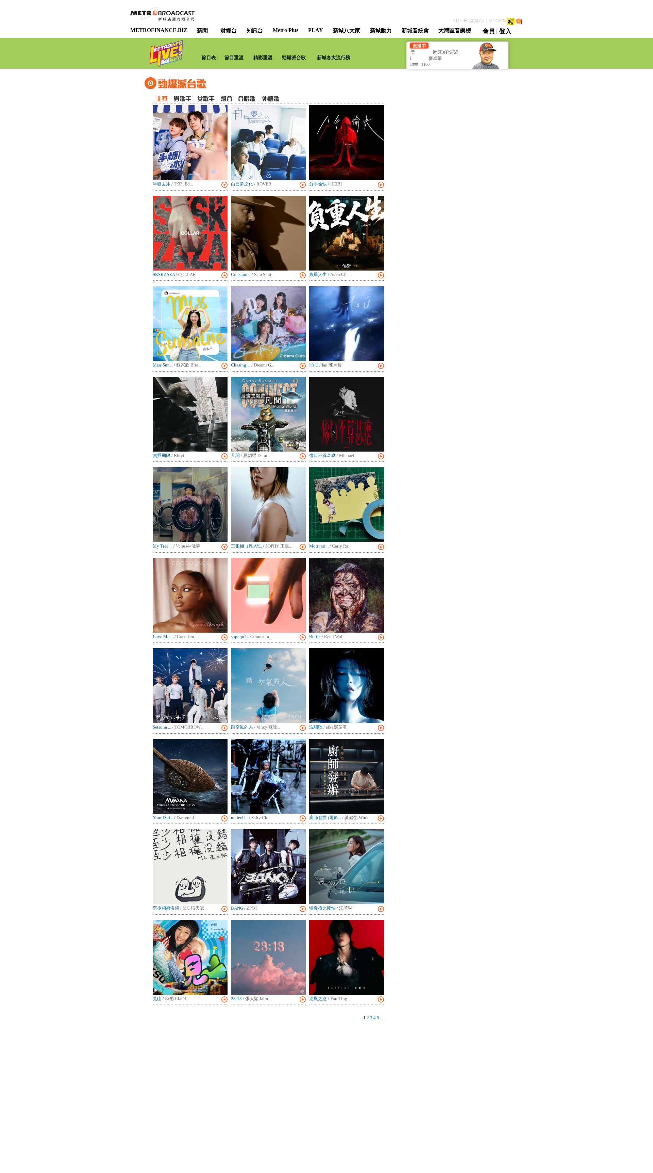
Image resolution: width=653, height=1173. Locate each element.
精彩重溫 (262, 57)
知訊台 (255, 30)
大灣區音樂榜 (454, 30)
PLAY (315, 30)
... (382, 1017)
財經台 (228, 30)
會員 (489, 31)
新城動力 (381, 30)
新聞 (202, 30)
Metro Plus (285, 30)
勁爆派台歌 (294, 57)
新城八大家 (346, 30)
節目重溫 (234, 57)
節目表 (209, 57)
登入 (505, 31)
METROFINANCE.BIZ (158, 30)
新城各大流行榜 (333, 57)
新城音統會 (415, 30)
